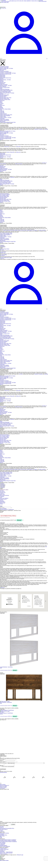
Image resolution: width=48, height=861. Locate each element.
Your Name (2, 759)
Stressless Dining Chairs (4, 98)
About (1, 247)
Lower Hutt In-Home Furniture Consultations (8, 841)
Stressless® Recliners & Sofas (5, 74)
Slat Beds (2, 81)
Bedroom (1, 80)
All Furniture (3, 60)
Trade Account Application (5, 846)
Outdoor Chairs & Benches (5, 115)
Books (1, 102)
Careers (1, 830)
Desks (1, 88)
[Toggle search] (0, 58)
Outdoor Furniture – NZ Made (5, 117)
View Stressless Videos (4, 195)
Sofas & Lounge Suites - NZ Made (6, 68)
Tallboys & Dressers (3, 84)
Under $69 (2, 111)
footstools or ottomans (38, 129)
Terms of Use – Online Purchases (6, 852)
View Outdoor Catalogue (4, 232)
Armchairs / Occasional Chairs (5, 72)
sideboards (12, 177)
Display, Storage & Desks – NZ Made (7, 92)
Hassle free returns (3, 786)
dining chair (18, 152)
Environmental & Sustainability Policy (7, 828)
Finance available (3, 787)
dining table (18, 146)
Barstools (1, 78)
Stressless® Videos (3, 834)
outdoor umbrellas (42, 230)
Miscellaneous (2, 121)
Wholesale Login (20, 854)
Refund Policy (2, 502)
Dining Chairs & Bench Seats (5, 77)
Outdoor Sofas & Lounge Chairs (6, 114)
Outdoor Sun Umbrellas (4, 119)
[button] (19, 601)
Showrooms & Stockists (4, 495)
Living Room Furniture (4, 66)
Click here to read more (4, 193)
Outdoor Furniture (3, 113)
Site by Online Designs (4, 860)
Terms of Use (2, 502)
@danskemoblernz (3, 772)
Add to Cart (2, 522)
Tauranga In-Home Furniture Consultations (8, 840)
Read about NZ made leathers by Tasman (7, 131)
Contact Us (2, 258)
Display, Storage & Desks (5, 87)
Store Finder (2, 486)
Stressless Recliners (3, 95)
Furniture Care (2, 252)
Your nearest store (3, 763)
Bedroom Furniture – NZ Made (6, 85)
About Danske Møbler (4, 489)
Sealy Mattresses (3, 86)
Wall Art (1, 108)
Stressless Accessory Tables (5, 99)
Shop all (1, 139)
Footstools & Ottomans (4, 71)
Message (2, 765)
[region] (32, 601)
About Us (2, 827)
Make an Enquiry (3, 586)
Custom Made (2, 843)
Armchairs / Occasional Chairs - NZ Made (8, 73)
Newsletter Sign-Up (3, 829)
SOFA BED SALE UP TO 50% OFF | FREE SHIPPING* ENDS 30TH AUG (17, 0)
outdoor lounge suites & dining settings (10, 230)
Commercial (2, 844)
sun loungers (34, 230)
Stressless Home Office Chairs (5, 97)
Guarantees (2, 501)
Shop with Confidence (4, 498)
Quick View (2, 613)
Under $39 (2, 110)
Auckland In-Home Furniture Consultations (8, 839)
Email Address (3, 761)
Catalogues (2, 496)
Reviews (1, 500)
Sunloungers (2, 118)
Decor (1, 104)
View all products (3, 508)
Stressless (2, 93)
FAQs (11, 232)
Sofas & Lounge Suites (4, 67)
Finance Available (3, 853)
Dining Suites (2, 76)
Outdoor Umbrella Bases (4, 120)
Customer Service (3, 499)
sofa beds (20, 129)
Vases (1, 109)
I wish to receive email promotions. (7, 766)
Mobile (1, 760)
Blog (1, 506)
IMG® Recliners (3, 69)
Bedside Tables (3, 82)
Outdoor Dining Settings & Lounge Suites (8, 122)
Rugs (1, 106)
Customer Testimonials (4, 849)
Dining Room (2, 75)
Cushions (1, 103)
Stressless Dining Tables (4, 94)
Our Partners (2, 788)
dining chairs (6, 146)
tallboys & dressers (18, 163)
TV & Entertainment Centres (5, 91)
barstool (8, 152)
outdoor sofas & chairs (22, 230)
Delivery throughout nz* (4, 785)
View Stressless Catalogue (5, 194)
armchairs (46, 129)
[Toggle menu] (1, 58)
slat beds (43, 162)
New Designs (2, 246)
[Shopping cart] (46, 58)
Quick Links (2, 494)
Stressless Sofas (3, 96)
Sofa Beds (2, 70)
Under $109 (2, 112)
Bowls (1, 101)
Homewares (2, 100)
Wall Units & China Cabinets (5, 92)
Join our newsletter (3, 823)
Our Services (2, 255)
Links (1, 497)
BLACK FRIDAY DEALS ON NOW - (10, 124)
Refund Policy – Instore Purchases (6, 851)
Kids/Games (2, 105)
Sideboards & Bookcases (4, 89)
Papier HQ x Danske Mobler (5, 109)
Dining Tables (2, 75)
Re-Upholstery (2, 842)
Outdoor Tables (3, 116)
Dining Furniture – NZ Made (5, 79)
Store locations (2, 784)
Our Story (2, 249)
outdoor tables (29, 230)
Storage (1, 107)
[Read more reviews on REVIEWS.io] (9, 604)
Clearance (2, 245)
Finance (1, 503)
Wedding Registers (3, 845)
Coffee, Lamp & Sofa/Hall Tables (6, 90)
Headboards (2, 83)
